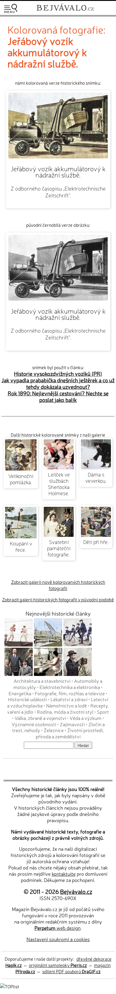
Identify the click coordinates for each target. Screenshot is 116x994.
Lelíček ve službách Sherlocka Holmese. (59, 483)
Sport (103, 711)
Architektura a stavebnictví (42, 680)
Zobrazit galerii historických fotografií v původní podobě (58, 599)
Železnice (54, 730)
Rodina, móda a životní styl (65, 711)
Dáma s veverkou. (96, 477)
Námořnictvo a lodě (66, 705)
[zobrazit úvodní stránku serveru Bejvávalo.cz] (65, 11)
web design (58, 927)
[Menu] (10, 8)
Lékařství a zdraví (69, 699)
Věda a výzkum (85, 718)
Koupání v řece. (21, 546)
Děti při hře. (96, 541)
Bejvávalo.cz (76, 891)
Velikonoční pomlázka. (20, 478)
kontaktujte (64, 873)
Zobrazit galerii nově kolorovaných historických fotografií (58, 585)
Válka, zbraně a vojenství (40, 718)
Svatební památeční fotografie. (58, 548)
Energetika (20, 693)
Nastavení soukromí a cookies (58, 939)
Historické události (27, 699)
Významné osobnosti (34, 724)
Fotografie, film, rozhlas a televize (70, 693)
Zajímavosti (72, 724)
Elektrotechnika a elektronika (70, 687)
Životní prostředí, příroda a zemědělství (70, 733)
